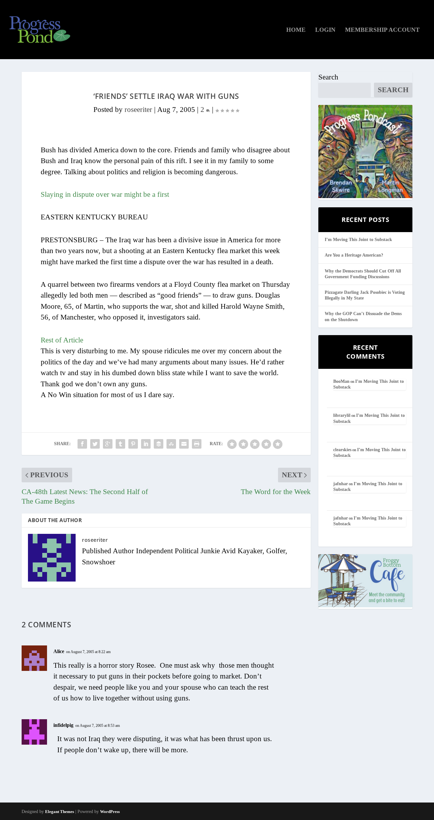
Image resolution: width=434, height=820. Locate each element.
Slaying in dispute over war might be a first (105, 194)
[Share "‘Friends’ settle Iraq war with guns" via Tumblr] (120, 444)
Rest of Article (62, 340)
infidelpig (63, 725)
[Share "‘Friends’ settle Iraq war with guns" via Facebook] (82, 444)
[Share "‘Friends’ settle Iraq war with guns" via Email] (184, 444)
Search (328, 77)
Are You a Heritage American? (354, 255)
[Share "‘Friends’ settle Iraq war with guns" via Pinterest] (133, 444)
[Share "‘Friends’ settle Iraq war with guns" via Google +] (107, 444)
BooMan (341, 381)
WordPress (110, 811)
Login (325, 30)
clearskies (342, 449)
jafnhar (340, 483)
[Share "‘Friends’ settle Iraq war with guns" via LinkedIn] (145, 444)
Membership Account (382, 30)
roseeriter (138, 110)
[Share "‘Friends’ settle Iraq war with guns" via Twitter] (95, 444)
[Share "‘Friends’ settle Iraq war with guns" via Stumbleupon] (171, 444)
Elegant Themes (59, 811)
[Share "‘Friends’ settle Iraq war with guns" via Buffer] (158, 444)
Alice (58, 651)
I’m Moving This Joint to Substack (358, 239)
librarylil (341, 415)
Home (296, 30)
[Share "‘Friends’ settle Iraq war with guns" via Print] (196, 444)
